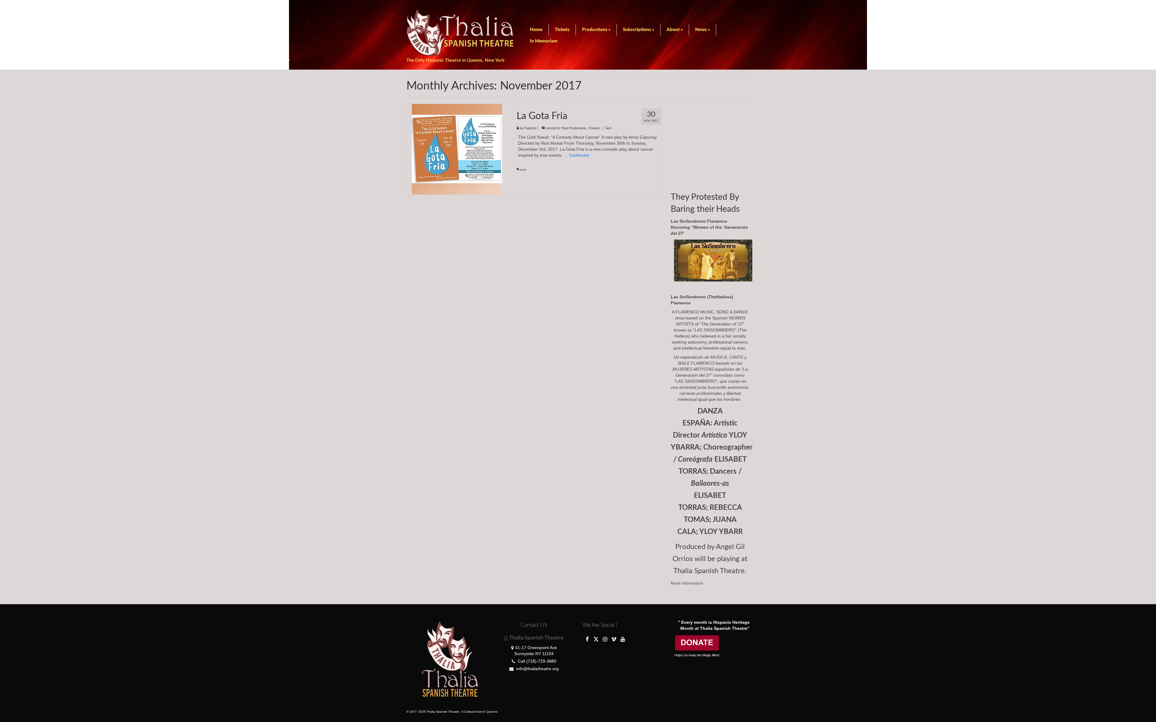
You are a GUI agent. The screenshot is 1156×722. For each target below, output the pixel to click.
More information (687, 583)
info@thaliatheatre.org (537, 668)
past (523, 169)
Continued (579, 155)
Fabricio (530, 128)
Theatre (594, 128)
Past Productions (573, 128)
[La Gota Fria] (457, 148)
